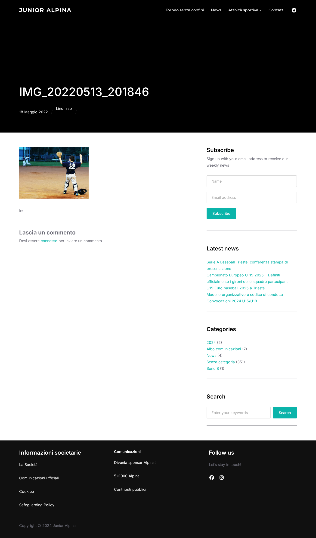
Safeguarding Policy (36, 505)
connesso (49, 240)
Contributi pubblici (130, 489)
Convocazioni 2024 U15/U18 (232, 301)
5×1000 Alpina (126, 476)
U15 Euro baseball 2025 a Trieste (236, 288)
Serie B (213, 368)
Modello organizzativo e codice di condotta (245, 294)
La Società (28, 464)
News (211, 355)
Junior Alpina (45, 10)
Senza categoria (221, 362)
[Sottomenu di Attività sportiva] (260, 10)
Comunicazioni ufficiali (39, 478)
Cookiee (26, 491)
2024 (211, 342)
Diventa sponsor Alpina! (135, 462)
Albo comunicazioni (224, 349)
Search (285, 412)
